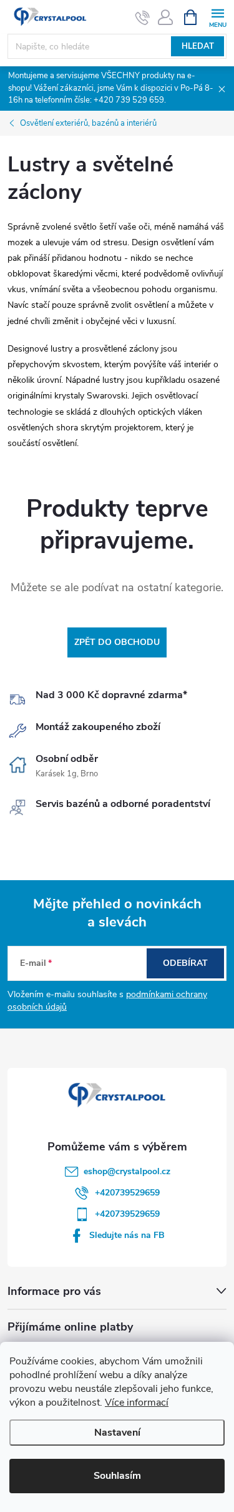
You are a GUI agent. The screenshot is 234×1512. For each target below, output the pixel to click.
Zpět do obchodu (117, 642)
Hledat (198, 46)
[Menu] (217, 16)
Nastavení (117, 1432)
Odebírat (185, 963)
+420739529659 (127, 1193)
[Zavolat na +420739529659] (142, 17)
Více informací (136, 1402)
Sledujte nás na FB (127, 1235)
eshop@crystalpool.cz (127, 1171)
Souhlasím (117, 1476)
